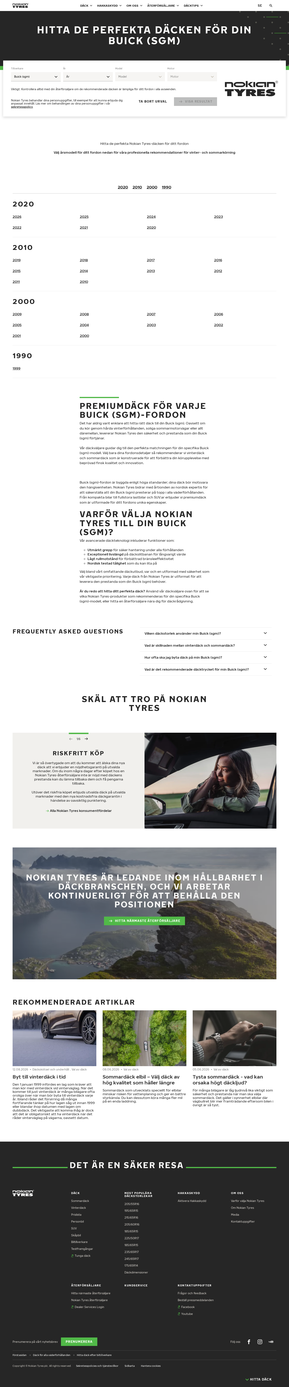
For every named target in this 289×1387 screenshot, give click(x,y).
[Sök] (270, 5)
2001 (17, 336)
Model (118, 68)
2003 (151, 325)
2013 (151, 271)
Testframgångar (82, 1248)
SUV (74, 1228)
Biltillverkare (79, 1242)
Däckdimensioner (136, 1272)
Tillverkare (17, 68)
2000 (152, 187)
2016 (218, 260)
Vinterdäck (78, 1207)
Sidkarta (130, 1365)
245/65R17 (131, 1258)
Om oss (132, 5)
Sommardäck (80, 1200)
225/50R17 (131, 1238)
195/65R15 (131, 1210)
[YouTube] (270, 1341)
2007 (151, 314)
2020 (123, 187)
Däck (84, 5)
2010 (137, 187)
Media (235, 1214)
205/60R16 (131, 1224)
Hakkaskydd (107, 5)
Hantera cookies (151, 1365)
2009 (17, 314)
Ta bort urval (153, 101)
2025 (84, 217)
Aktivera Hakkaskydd (192, 1200)
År (64, 68)
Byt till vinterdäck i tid (39, 1076)
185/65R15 (131, 1231)
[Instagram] (259, 1341)
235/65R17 (131, 1252)
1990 (166, 187)
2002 (218, 325)
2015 (17, 271)
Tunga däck (82, 1255)
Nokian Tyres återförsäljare (89, 1300)
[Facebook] (248, 1341)
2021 (84, 227)
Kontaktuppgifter (243, 1221)
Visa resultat (198, 101)
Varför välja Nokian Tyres (247, 1200)
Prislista (76, 1214)
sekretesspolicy (22, 106)
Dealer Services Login (89, 1307)
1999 (16, 368)
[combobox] (36, 76)
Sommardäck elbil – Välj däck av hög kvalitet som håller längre (141, 1079)
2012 (218, 271)
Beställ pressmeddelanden (196, 1300)
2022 (17, 227)
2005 (17, 325)
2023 (218, 217)
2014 (84, 271)
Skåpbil (76, 1235)
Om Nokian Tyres (242, 1207)
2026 (17, 217)
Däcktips (191, 5)
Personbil (77, 1221)
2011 (16, 282)
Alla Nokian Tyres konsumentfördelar (81, 811)
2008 (84, 314)
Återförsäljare (161, 5)
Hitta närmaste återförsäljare (147, 921)
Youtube (187, 1313)
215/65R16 (131, 1217)
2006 (218, 314)
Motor (171, 68)
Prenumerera (79, 1342)
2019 (17, 260)
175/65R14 (131, 1265)
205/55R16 (131, 1204)
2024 (151, 217)
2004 (84, 325)
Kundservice (136, 1285)
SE (260, 5)
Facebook (188, 1307)
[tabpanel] (114, 88)
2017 (151, 260)
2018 (84, 260)
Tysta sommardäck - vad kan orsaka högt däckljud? (228, 1079)
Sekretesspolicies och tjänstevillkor (97, 1365)
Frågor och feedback (192, 1293)
